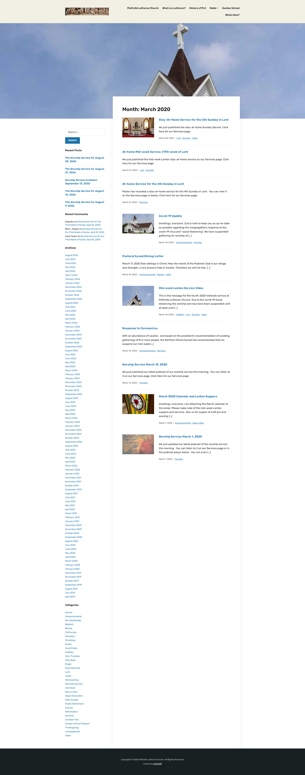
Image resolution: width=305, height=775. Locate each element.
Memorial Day (72, 680)
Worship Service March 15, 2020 (144, 364)
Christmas (70, 640)
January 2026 (72, 283)
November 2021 (73, 481)
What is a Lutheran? (174, 8)
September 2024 (73, 346)
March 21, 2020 (129, 202)
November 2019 (73, 577)
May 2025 (70, 314)
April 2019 (70, 596)
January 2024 (72, 378)
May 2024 (70, 362)
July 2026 (70, 259)
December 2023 (73, 382)
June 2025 (70, 311)
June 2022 (70, 453)
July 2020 (70, 545)
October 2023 (72, 390)
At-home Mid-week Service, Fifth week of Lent (155, 152)
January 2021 (72, 521)
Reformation (71, 711)
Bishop (160, 274)
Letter (168, 274)
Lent (178, 138)
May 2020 (70, 553)
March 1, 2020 (165, 423)
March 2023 (71, 418)
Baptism (69, 624)
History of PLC (197, 8)
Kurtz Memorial (72, 668)
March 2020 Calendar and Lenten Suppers (188, 396)
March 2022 (71, 465)
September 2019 (73, 584)
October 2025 (72, 295)
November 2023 (73, 386)
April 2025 (70, 318)
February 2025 (72, 326)
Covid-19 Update (170, 216)
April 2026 (70, 271)
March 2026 (71, 275)
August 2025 (71, 303)
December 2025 (73, 287)
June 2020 (70, 549)
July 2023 (70, 402)
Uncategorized (72, 731)
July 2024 (70, 354)
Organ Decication (74, 695)
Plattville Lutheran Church (143, 8)
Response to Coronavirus (140, 328)
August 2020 (71, 541)
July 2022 (70, 449)
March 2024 (71, 370)
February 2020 (72, 565)
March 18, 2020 (166, 242)
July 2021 (70, 497)
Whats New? (232, 14)
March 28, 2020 (166, 138)
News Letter (198, 423)
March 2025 (71, 322)
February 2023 (72, 422)
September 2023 (73, 394)
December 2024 (73, 334)
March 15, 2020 (129, 383)
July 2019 (70, 592)
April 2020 (70, 557)
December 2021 (73, 477)
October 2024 (72, 342)
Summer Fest (72, 719)
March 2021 (71, 513)
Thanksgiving (72, 727)
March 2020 (71, 561)
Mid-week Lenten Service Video (181, 288)
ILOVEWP (157, 764)
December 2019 (73, 573)
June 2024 (70, 358)
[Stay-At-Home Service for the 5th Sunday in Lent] (138, 127)
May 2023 (70, 410)
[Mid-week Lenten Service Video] (138, 295)
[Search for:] (85, 132)
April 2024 (70, 366)
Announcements (184, 242)
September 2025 (73, 299)
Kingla (68, 664)
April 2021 (70, 509)
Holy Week (70, 660)
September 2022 (73, 442)
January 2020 (72, 569)
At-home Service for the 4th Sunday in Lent (153, 184)
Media (213, 8)
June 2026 (70, 263)
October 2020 (72, 533)
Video (194, 138)
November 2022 (73, 434)
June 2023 (70, 406)
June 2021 (70, 501)
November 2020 (73, 529)
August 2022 (71, 446)
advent (68, 612)
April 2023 (70, 414)
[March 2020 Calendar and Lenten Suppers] (138, 404)
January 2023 (72, 426)
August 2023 (71, 398)
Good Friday (71, 648)
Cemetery (70, 636)
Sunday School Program (77, 723)
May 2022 (70, 457)
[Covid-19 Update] (138, 223)
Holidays (180, 314)
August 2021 (71, 493)
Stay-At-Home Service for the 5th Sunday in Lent (193, 119)
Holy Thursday (72, 656)
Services (186, 138)
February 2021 (72, 517)
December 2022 (73, 430)
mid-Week (70, 688)
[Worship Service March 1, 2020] (138, 444)
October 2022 (72, 438)
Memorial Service (74, 684)
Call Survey (71, 632)
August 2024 (71, 350)
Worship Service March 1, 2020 (180, 436)
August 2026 (71, 255)
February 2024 (72, 374)
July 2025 (70, 307)
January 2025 (72, 330)
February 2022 (72, 469)
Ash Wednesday (73, 620)
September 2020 (73, 537)
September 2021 (73, 489)
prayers (69, 707)
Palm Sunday (71, 699)
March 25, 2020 (129, 170)
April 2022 (70, 461)
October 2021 (72, 485)
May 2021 (70, 505)
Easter (68, 644)
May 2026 (70, 267)
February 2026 (72, 279)
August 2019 (71, 588)
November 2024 (73, 338)
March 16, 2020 (129, 351)
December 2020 (73, 525)
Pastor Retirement (74, 703)
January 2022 (72, 473)
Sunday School (231, 8)
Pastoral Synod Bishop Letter (143, 256)
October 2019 (72, 581)
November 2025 (73, 291)
